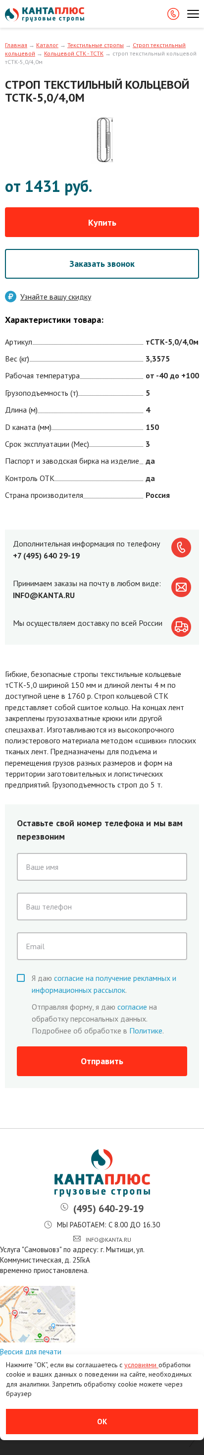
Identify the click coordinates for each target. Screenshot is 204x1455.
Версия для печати (30, 1351)
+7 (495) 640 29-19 (46, 555)
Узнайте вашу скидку (55, 297)
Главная (16, 45)
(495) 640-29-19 (108, 1208)
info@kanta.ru (108, 1239)
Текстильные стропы (95, 45)
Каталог (47, 45)
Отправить (102, 1061)
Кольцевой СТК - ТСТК (73, 53)
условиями (141, 1364)
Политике (145, 1030)
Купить (102, 222)
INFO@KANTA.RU (44, 595)
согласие (132, 1007)
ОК (102, 1421)
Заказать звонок (102, 263)
